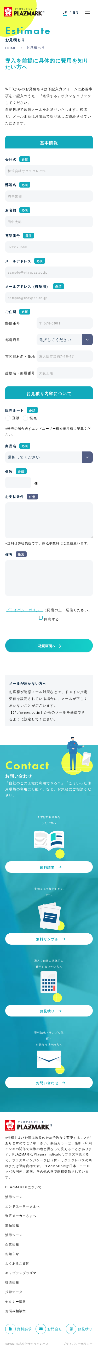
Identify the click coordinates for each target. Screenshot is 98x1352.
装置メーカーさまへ (21, 1215)
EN (75, 12)
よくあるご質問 (17, 1263)
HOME (11, 47)
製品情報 (12, 1225)
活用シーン (14, 1197)
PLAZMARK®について (23, 1187)
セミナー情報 (15, 1301)
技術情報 (12, 1282)
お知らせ (12, 1254)
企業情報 (12, 1244)
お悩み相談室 (15, 1311)
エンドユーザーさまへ (22, 1206)
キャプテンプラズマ (21, 1273)
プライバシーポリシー (24, 609)
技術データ (14, 1292)
